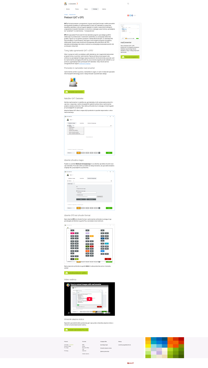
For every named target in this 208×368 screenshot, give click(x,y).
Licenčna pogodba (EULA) (124, 345)
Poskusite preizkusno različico (77, 273)
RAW (83, 344)
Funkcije (95, 9)
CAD (83, 349)
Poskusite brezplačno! (131, 57)
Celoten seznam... (86, 353)
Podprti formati (72, 14)
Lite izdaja (68, 344)
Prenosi (66, 341)
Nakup (86, 9)
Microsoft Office (85, 347)
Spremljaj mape (104, 345)
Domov (68, 9)
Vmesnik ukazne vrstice (106, 348)
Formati (84, 341)
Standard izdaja (67, 346)
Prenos (77, 9)
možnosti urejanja (84, 63)
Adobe (83, 346)
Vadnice (104, 9)
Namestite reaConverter (75, 92)
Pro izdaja (66, 347)
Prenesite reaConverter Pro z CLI (78, 330)
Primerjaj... (66, 350)
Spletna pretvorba (104, 351)
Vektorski (84, 350)
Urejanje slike (103, 341)
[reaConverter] (71, 4)
